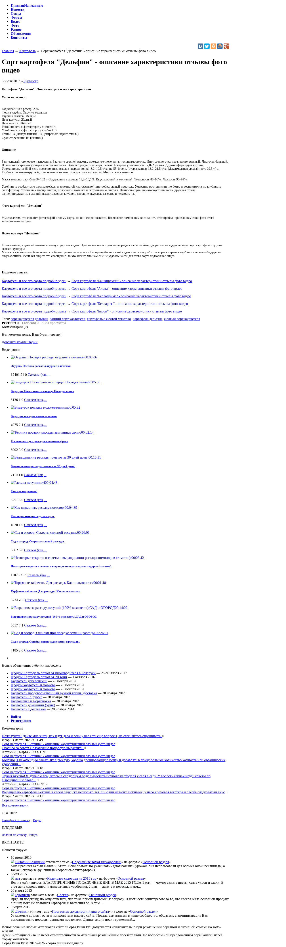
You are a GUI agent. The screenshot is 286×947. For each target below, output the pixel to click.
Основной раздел (156, 862)
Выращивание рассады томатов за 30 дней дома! (43, 466)
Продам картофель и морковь (33, 685)
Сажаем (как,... (39, 374)
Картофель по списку (16, 820)
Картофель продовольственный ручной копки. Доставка (54, 693)
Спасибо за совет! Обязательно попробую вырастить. (43, 748)
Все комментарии (15, 805)
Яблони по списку (14, 835)
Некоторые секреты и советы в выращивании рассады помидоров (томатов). (61, 566)
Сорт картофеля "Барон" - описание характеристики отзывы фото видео (127, 311)
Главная (8, 51)
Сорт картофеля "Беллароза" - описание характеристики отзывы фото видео (130, 304)
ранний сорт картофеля (67, 319)
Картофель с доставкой (28, 709)
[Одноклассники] (213, 46)
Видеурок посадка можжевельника (34, 416)
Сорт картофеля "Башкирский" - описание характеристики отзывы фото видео (132, 281)
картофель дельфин (147, 319)
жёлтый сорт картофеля (182, 319)
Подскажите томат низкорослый (96, 862)
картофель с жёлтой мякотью (109, 319)
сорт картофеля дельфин (29, 319)
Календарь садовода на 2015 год (71, 878)
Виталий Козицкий (30, 862)
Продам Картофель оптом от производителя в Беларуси (53, 673)
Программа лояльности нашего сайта (80, 911)
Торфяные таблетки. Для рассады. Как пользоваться (45, 591)
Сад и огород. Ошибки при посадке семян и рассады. (45, 641)
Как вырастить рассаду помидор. (33, 516)
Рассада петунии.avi (24, 491)
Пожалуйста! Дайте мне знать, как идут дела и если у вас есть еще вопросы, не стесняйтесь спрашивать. (82, 736)
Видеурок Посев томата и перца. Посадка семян (42, 391)
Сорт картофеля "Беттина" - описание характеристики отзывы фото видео (58, 744)
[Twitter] (207, 46)
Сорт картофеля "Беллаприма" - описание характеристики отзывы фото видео (131, 296)
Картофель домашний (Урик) (33, 705)
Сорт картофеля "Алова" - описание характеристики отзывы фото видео (127, 288)
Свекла (62, 895)
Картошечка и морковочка (31, 701)
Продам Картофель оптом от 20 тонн (39, 677)
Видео (37, 820)
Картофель (27, 51)
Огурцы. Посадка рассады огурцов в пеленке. (41, 366)
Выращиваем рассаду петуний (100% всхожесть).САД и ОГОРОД (54, 616)
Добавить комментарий (20, 342)
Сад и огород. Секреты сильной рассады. (38, 541)
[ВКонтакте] (200, 46)
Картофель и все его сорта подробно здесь (34, 281)
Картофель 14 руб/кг (26, 697)
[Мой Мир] (220, 46)
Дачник (21, 911)
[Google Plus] (226, 46)
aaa (17, 878)
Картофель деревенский (29, 681)
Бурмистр (30, 81)
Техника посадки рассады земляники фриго (39, 441)
